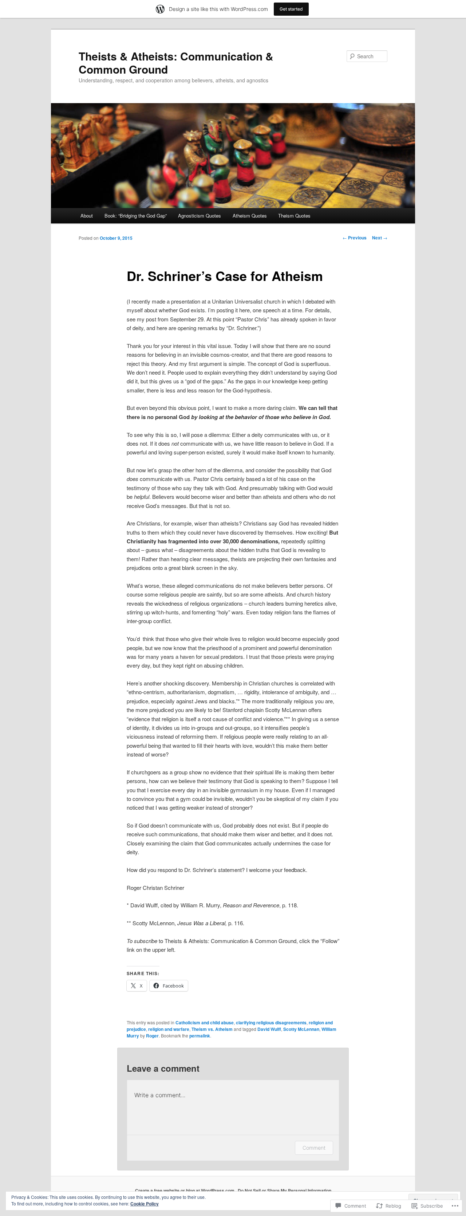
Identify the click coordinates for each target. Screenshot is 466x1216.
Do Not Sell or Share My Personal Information (284, 1190)
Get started (291, 9)
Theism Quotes (294, 215)
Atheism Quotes (250, 215)
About (86, 215)
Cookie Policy (144, 1203)
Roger (152, 1035)
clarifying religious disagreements (271, 1022)
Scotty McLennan (301, 1029)
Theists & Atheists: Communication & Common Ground (176, 62)
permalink (199, 1035)
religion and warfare (168, 1029)
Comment (314, 1148)
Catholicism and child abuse (204, 1022)
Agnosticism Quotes (199, 215)
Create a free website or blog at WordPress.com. (185, 1190)
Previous (355, 237)
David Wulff (269, 1029)
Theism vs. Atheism (212, 1029)
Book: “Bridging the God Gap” (135, 215)
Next (379, 237)
